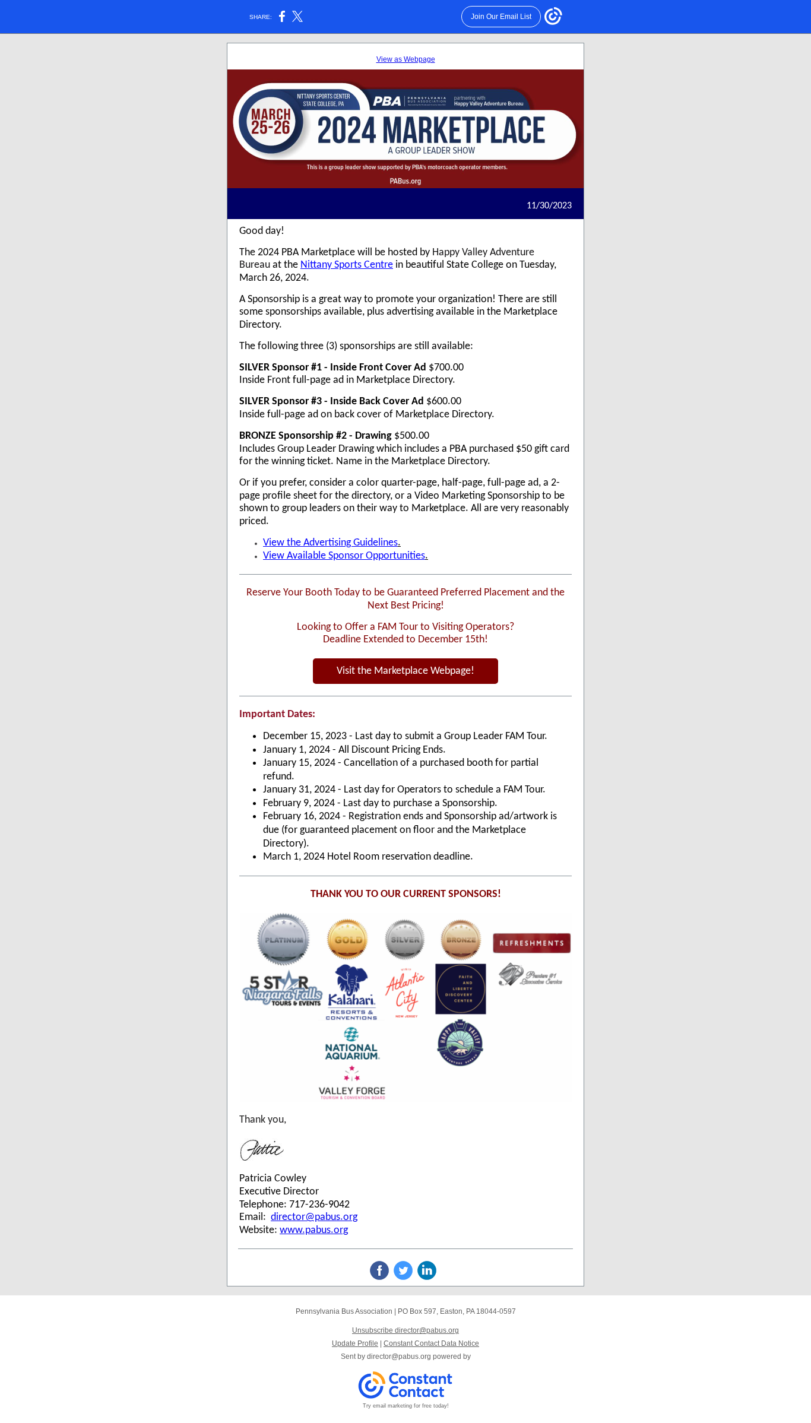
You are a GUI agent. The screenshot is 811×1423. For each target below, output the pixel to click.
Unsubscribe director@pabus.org (405, 1330)
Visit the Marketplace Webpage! (405, 671)
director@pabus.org (314, 1217)
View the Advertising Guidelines (330, 543)
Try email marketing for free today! (406, 1406)
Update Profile (355, 1343)
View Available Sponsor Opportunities (344, 556)
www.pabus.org (314, 1230)
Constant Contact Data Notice (431, 1343)
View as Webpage (405, 59)
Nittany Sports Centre (346, 265)
